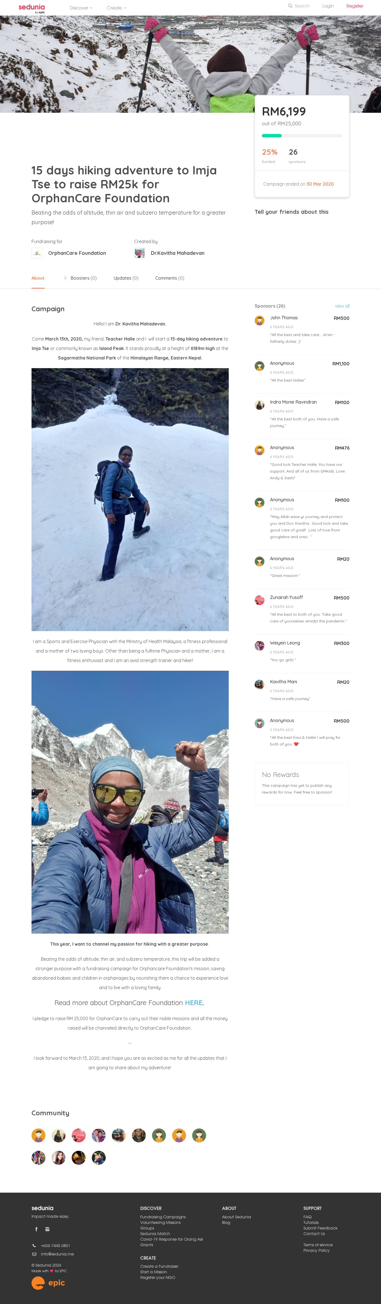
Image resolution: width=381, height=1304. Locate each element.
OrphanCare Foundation (77, 253)
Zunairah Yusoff (286, 597)
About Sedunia (236, 1217)
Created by (146, 241)
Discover (79, 8)
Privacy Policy (316, 1251)
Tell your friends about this (292, 211)
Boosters (83, 278)
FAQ (307, 1217)
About (38, 278)
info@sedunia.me (57, 1254)
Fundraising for (47, 241)
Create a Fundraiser (159, 1267)
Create (114, 8)
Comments (169, 278)
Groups (147, 1228)
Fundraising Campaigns (162, 1217)
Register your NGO (157, 1278)
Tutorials (311, 1223)
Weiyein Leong (285, 643)
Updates (126, 278)
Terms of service (318, 1245)
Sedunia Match (155, 1234)
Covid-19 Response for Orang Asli (171, 1239)
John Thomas (284, 317)
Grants (146, 1245)
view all (342, 306)
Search (302, 6)
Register (357, 6)
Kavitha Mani (283, 681)
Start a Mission (153, 1272)
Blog (226, 1223)
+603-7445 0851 (55, 1246)
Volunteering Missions (160, 1223)
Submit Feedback (320, 1228)
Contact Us (314, 1234)
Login (328, 6)
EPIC (63, 1271)
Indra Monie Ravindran (293, 402)
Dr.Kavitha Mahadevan (177, 253)
